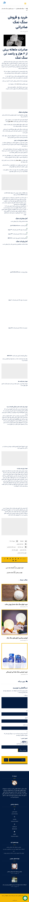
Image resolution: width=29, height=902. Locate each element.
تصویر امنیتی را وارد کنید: (22, 744)
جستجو (6, 759)
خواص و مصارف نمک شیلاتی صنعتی (14, 847)
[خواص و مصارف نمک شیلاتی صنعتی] (14, 866)
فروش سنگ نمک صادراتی (22, 553)
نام (27, 711)
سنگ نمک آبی (23, 674)
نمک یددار (18, 160)
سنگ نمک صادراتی (20, 544)
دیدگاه (26, 695)
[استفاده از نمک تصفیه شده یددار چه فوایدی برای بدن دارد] (14, 879)
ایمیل (26, 718)
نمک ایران (10, 121)
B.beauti (21, 541)
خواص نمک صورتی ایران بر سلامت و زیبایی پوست (14, 853)
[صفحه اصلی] (27, 8)
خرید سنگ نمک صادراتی (11, 547)
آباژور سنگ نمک (23, 640)
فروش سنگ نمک (15, 550)
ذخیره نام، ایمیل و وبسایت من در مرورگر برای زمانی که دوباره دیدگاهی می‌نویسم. (16, 734)
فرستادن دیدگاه (22, 750)
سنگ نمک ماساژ (23, 606)
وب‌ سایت (25, 725)
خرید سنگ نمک (20, 547)
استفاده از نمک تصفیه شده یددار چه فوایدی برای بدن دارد (14, 850)
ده (17, 84)
